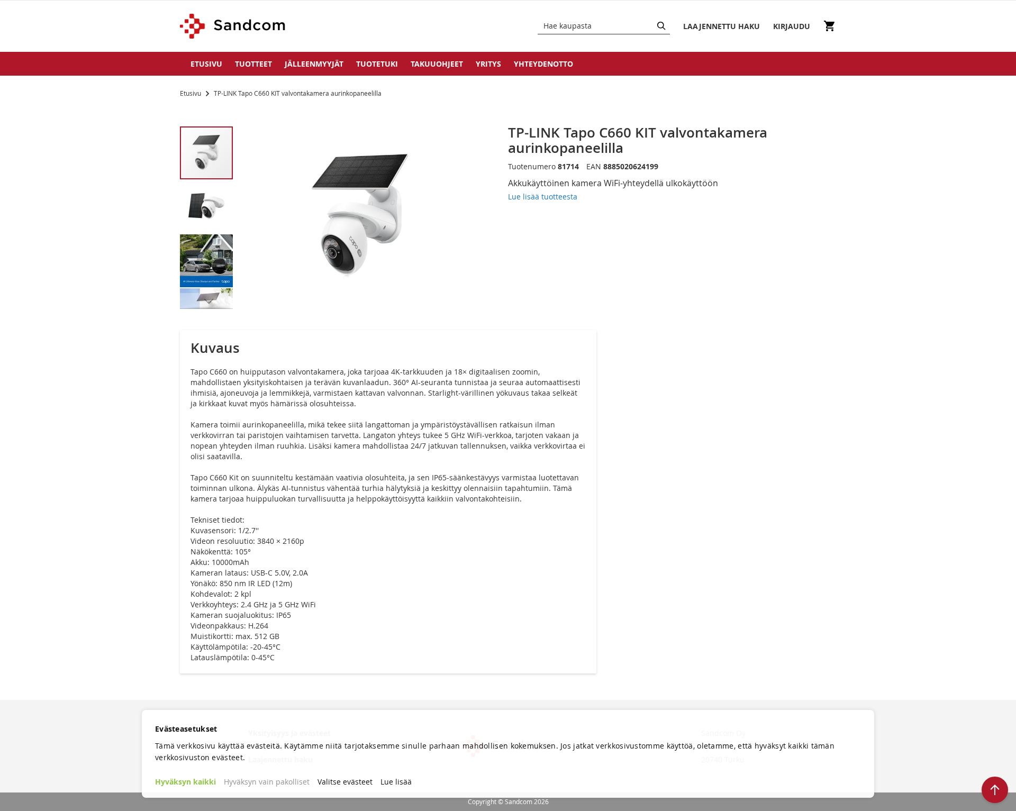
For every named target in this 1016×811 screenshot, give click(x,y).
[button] (207, 206)
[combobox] (604, 25)
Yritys (488, 64)
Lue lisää (396, 782)
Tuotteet (253, 64)
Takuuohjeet (437, 64)
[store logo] (233, 26)
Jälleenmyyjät (314, 64)
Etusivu (206, 64)
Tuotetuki (377, 64)
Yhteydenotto (543, 64)
